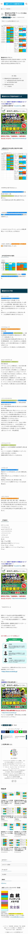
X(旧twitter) (3, 883)
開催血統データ (21, 927)
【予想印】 (9, 86)
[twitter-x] (15, 781)
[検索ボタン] (26, 4)
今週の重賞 (5, 17)
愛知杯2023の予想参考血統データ (13, 78)
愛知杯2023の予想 (9, 84)
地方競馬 (23, 926)
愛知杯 (14, 17)
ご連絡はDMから (19, 929)
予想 (9, 17)
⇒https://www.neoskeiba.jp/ (18, 138)
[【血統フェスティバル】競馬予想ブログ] (14, 4)
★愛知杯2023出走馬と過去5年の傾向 (15, 80)
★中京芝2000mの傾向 (12, 82)
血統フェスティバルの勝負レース (10, 927)
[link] (13, 781)
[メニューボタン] (1, 4)
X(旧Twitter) (16, 926)
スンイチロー (14, 758)
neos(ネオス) (17, 105)
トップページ (5, 926)
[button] (3, 732)
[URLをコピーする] (25, 732)
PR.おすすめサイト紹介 (10, 929)
